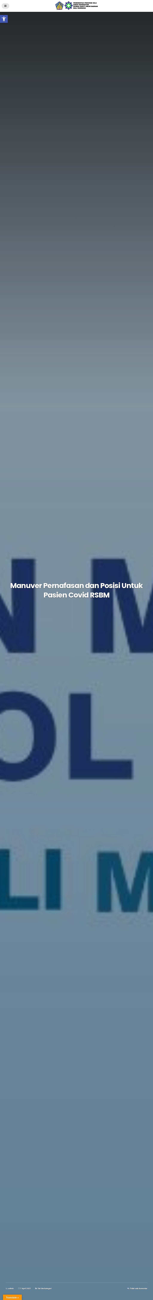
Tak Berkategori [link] (45, 1288)
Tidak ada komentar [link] (138, 1288)
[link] (4, 19)
